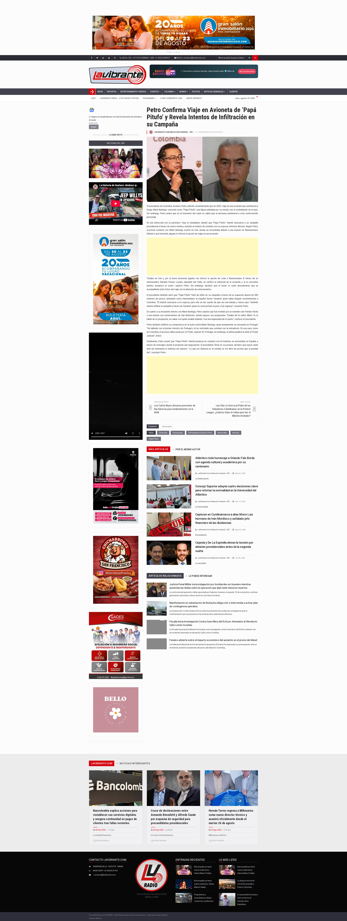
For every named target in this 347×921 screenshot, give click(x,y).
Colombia (169, 92)
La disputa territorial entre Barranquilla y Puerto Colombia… (245, 884)
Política (196, 92)
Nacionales (167, 426)
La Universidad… (202, 507)
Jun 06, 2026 (240, 558)
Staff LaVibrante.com (171, 98)
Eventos (154, 92)
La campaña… (201, 563)
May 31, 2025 (240, 473)
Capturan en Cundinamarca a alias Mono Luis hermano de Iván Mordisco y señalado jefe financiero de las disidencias (224, 519)
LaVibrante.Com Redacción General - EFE (173, 132)
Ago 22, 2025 (240, 530)
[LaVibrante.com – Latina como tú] (118, 74)
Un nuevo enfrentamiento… (162, 835)
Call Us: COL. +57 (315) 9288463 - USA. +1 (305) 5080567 (145, 58)
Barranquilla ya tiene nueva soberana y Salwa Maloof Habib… (203, 870)
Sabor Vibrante (194, 98)
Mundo (183, 92)
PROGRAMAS (149, 98)
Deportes (111, 92)
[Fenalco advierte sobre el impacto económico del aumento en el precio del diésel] (157, 643)
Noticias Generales (214, 92)
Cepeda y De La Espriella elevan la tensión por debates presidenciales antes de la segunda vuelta (224, 547)
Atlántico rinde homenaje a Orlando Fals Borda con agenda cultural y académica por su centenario (225, 462)
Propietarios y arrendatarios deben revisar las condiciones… (204, 898)
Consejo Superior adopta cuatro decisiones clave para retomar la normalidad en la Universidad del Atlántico (226, 490)
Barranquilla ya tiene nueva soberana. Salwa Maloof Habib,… (204, 884)
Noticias (235, 433)
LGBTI (93, 98)
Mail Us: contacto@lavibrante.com (191, 58)
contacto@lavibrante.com (105, 875)
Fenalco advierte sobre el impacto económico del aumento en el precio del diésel (213, 640)
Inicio (100, 92)
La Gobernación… (202, 479)
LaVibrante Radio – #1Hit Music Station (119, 98)
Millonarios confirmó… (218, 835)
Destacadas (178, 433)
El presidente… (201, 535)
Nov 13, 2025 (240, 501)
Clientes (233, 92)
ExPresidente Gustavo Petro (200, 433)
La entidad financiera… (102, 835)
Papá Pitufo (154, 439)
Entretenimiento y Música (133, 92)
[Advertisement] (202, 256)
